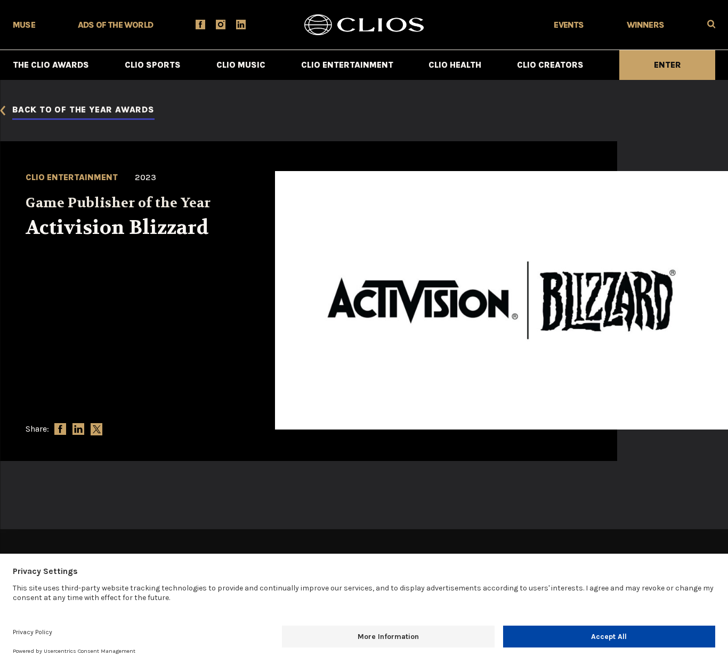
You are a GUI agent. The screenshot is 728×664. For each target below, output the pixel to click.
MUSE (24, 25)
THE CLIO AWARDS (51, 65)
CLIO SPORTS (153, 65)
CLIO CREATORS (550, 65)
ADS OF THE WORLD (115, 25)
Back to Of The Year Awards (83, 110)
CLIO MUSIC (240, 65)
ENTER (667, 65)
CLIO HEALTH (454, 65)
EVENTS (569, 25)
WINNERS (645, 25)
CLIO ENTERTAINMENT (347, 65)
